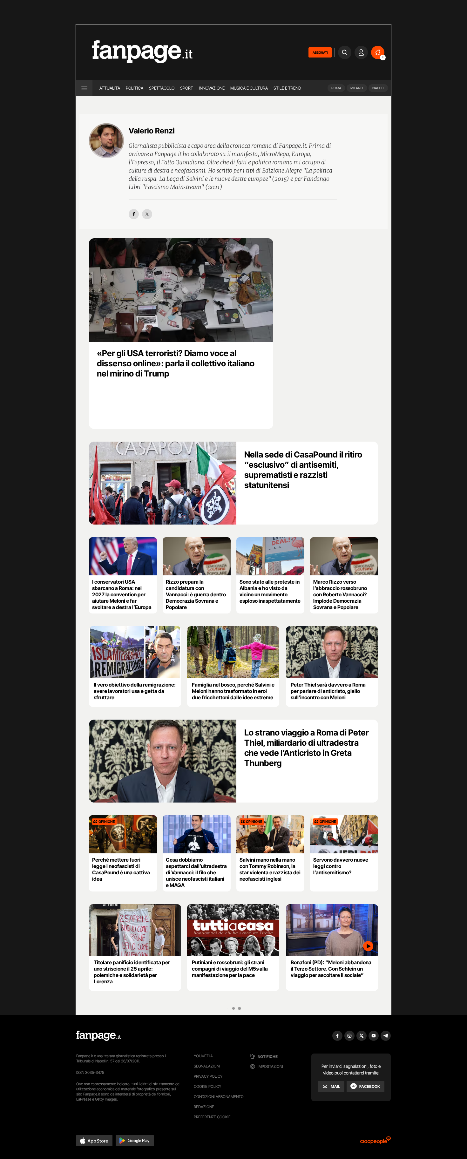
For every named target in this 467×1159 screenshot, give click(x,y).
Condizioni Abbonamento (219, 1096)
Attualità (109, 88)
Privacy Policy (208, 1076)
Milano (356, 88)
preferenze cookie (212, 1117)
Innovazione (212, 88)
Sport (186, 88)
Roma (336, 88)
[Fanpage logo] (134, 52)
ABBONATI (320, 52)
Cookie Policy (207, 1086)
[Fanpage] (98, 1036)
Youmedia (203, 1056)
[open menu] (84, 88)
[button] (94, 1140)
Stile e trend (287, 88)
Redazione (204, 1106)
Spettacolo (161, 88)
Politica (134, 88)
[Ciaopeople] (375, 1142)
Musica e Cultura (249, 88)
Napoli (378, 88)
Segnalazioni (207, 1066)
